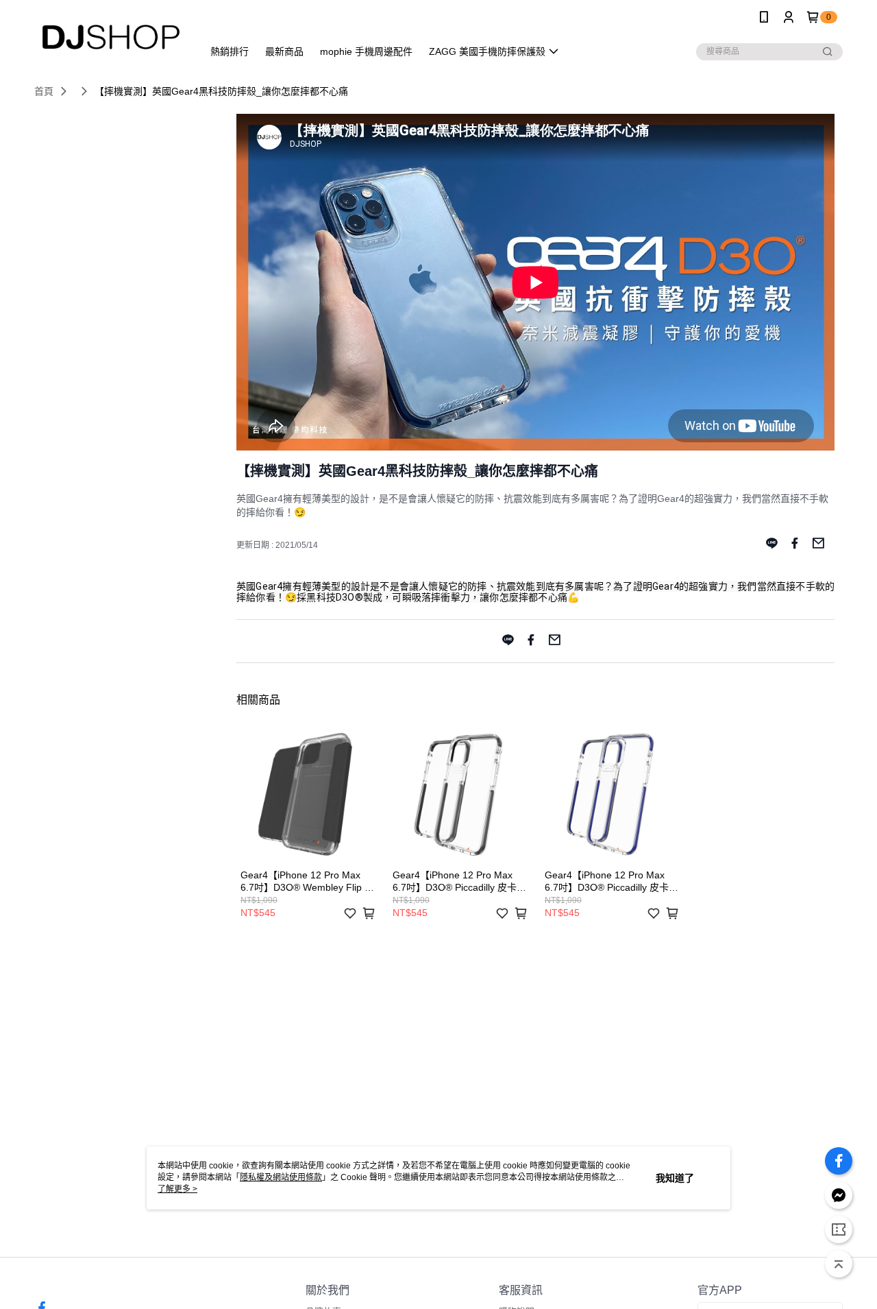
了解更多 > (177, 1189)
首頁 (43, 91)
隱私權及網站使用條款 (281, 1177)
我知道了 (675, 1178)
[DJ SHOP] (110, 36)
